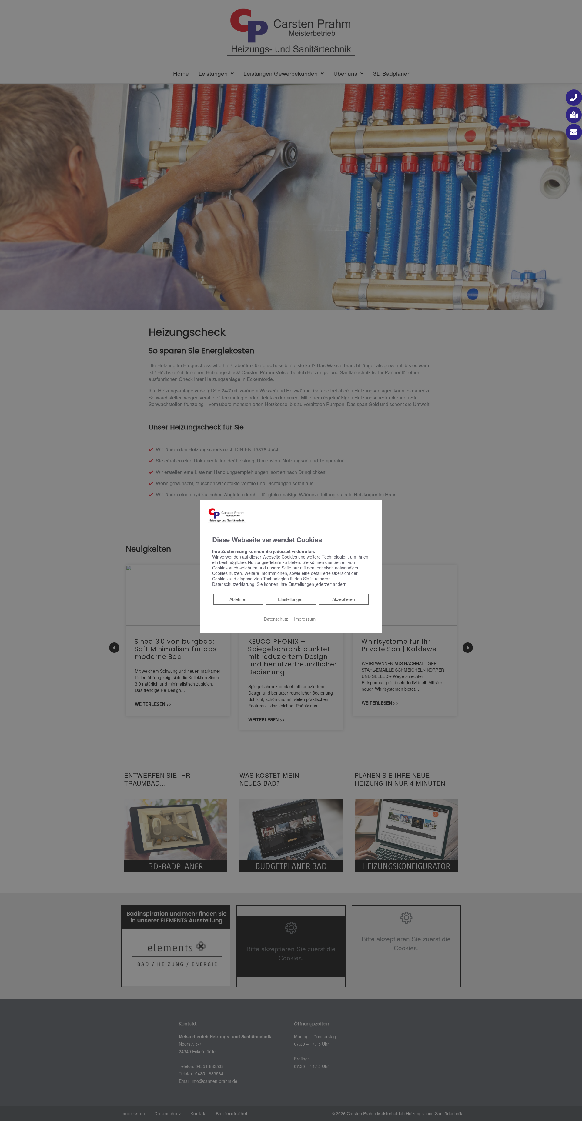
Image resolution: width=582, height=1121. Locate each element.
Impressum (305, 618)
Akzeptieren (343, 599)
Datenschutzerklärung (233, 584)
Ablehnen (238, 599)
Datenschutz (276, 618)
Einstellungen (291, 599)
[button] (574, 97)
